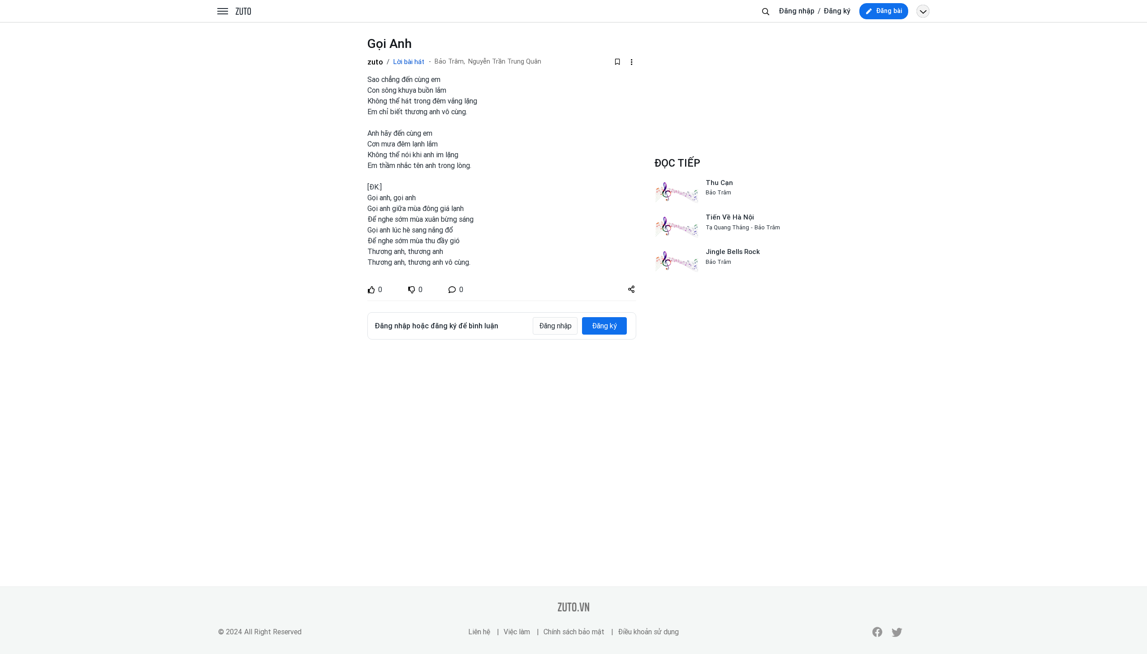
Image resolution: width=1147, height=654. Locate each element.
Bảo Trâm (718, 192)
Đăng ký (837, 11)
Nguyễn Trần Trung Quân (504, 61)
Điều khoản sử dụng (648, 632)
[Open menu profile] (923, 11)
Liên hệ (479, 632)
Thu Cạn (719, 183)
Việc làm (517, 632)
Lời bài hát (408, 62)
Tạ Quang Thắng (727, 227)
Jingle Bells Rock (733, 252)
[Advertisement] (501, 413)
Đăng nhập (797, 11)
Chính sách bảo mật (573, 632)
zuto (375, 61)
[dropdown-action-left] (631, 62)
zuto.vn (243, 12)
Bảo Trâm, (450, 61)
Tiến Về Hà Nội (730, 217)
